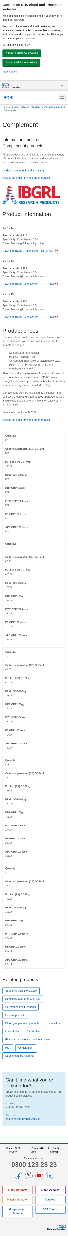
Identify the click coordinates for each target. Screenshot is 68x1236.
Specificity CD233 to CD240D (22, 999)
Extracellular (54, 1023)
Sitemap (54, 1151)
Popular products (15, 1015)
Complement (25, 1047)
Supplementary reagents (19, 1055)
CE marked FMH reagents (20, 1007)
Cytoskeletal (34, 1031)
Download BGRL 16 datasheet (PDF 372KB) (28, 317)
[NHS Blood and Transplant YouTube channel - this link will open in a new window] (39, 1176)
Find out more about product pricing (23, 170)
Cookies (57, 1148)
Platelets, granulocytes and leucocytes (27, 1039)
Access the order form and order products (26, 177)
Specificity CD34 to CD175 (21, 990)
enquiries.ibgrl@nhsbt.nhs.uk (22, 1118)
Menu (62, 97)
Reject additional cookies (21, 62)
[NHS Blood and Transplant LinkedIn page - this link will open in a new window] (49, 1176)
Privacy (13, 1151)
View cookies (9, 71)
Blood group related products (22, 1023)
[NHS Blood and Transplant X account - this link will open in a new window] (29, 1176)
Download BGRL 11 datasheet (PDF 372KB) (28, 251)
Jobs (33, 1151)
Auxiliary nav (62, 85)
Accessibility (38, 1148)
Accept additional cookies (21, 53)
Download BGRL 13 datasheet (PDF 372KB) (28, 284)
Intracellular (12, 1031)
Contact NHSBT (14, 1148)
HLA (8, 1047)
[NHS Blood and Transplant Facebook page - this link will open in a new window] (19, 1176)
